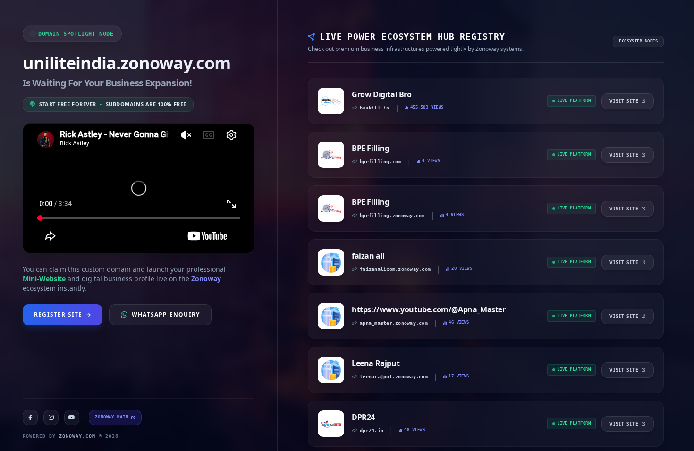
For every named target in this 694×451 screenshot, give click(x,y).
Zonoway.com (77, 436)
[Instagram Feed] (51, 417)
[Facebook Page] (30, 417)
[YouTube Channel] (71, 417)
